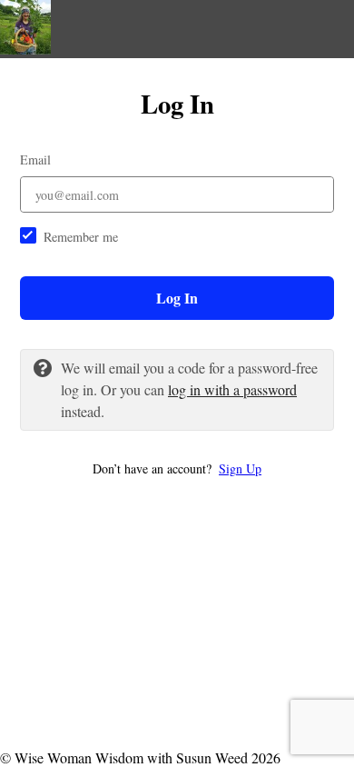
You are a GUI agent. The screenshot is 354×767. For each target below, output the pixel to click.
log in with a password (232, 389)
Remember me (81, 236)
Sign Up (240, 468)
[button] (177, 468)
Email (35, 159)
